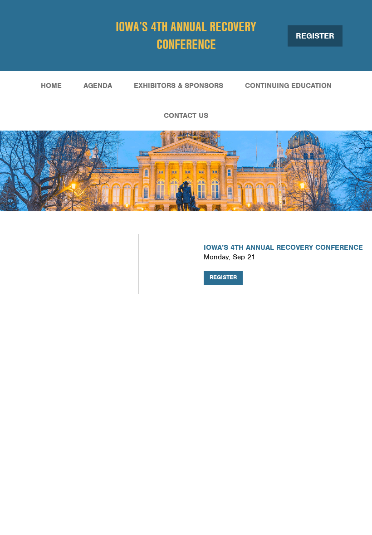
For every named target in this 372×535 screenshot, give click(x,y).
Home (51, 85)
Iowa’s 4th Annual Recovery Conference (186, 35)
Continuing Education (288, 85)
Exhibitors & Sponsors (178, 85)
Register (315, 35)
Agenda (97, 85)
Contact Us (186, 115)
